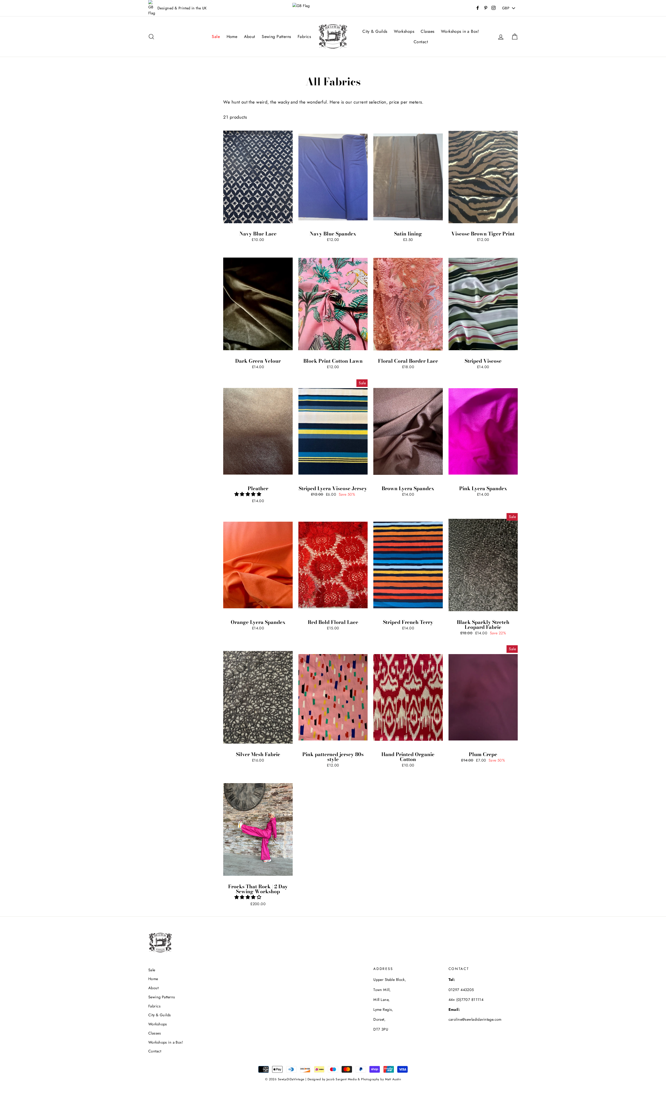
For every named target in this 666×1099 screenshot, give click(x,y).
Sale (216, 37)
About (249, 37)
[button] (248, 494)
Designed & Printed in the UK (182, 8)
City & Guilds (374, 31)
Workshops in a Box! (460, 31)
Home (232, 37)
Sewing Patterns (276, 37)
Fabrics (304, 37)
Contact (421, 42)
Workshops (404, 31)
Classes (427, 31)
